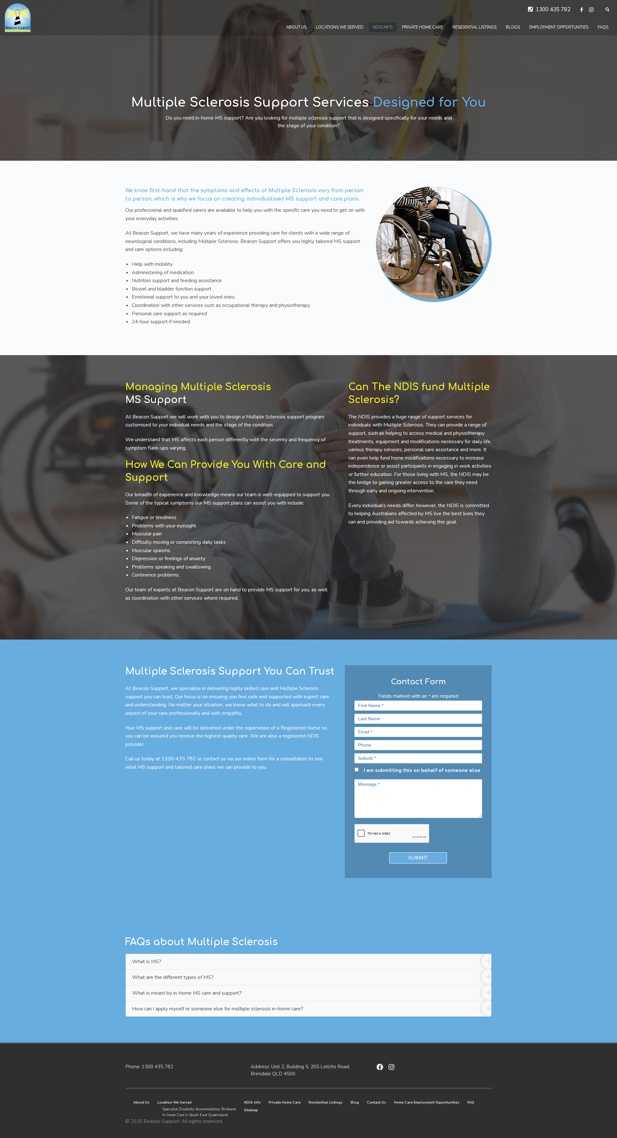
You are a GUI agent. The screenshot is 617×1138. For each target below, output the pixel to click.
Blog (355, 1102)
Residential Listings (325, 1102)
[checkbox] (356, 769)
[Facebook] (581, 9)
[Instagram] (591, 9)
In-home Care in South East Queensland (195, 1115)
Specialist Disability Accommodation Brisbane (199, 1109)
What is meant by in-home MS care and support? (187, 993)
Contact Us (376, 1102)
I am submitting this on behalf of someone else (422, 770)
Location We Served (174, 1102)
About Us (141, 1102)
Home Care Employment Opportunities (426, 1102)
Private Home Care (284, 1102)
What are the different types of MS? (173, 977)
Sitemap (251, 1110)
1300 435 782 (553, 9)
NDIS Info (252, 1102)
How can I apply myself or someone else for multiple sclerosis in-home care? (217, 1008)
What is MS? (146, 961)
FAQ (470, 1102)
